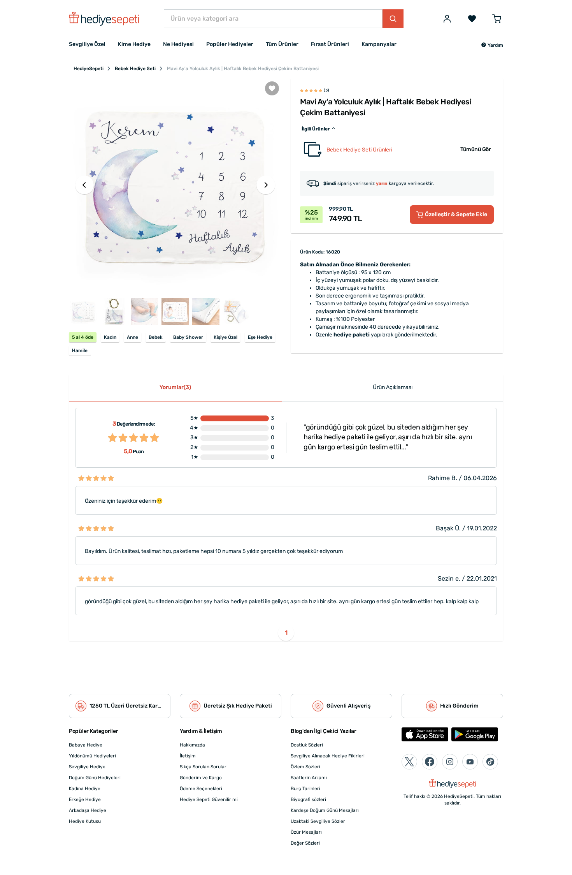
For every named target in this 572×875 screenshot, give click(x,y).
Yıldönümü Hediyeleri (92, 756)
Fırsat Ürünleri (330, 44)
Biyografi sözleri (308, 799)
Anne (132, 337)
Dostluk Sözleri (307, 745)
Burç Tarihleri (305, 788)
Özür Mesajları (306, 832)
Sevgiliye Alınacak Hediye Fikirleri (328, 756)
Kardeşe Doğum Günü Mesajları (325, 810)
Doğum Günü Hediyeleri (95, 777)
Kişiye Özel (225, 337)
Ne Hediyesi (178, 44)
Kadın (110, 337)
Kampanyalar (379, 44)
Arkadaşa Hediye (87, 810)
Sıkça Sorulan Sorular (203, 766)
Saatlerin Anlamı (309, 777)
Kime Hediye (134, 44)
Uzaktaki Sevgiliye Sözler (318, 821)
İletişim (188, 756)
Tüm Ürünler (282, 44)
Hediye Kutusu (85, 821)
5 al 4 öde (82, 337)
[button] (492, 45)
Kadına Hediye (84, 788)
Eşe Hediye (260, 337)
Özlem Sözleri (305, 766)
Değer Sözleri (305, 843)
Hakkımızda (192, 745)
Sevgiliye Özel (87, 44)
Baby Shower (188, 337)
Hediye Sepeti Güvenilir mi (209, 799)
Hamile (80, 350)
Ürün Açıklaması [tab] (392, 387)
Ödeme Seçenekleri (201, 788)
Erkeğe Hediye (85, 799)
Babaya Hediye (85, 745)
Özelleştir (456, 214)
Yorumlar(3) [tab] (175, 387)
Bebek (156, 337)
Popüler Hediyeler (229, 44)
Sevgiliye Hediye (87, 766)
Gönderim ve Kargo (201, 777)
